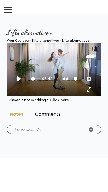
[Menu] (8, 10)
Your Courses (18, 40)
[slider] (35, 78)
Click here (59, 100)
